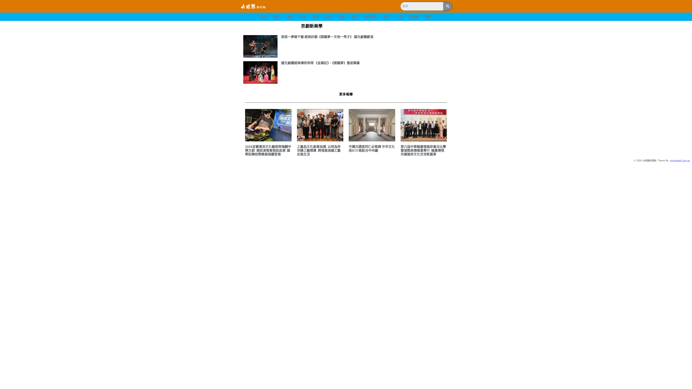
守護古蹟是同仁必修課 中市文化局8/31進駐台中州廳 (372, 148)
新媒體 (413, 16)
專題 (428, 16)
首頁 (264, 16)
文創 (342, 16)
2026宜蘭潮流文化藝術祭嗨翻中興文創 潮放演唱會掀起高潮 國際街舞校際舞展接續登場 (268, 150)
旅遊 (290, 16)
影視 (329, 16)
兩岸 (355, 16)
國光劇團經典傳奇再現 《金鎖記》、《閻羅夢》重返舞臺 (320, 63)
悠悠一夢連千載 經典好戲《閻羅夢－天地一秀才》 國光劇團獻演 (327, 37)
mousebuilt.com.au (680, 160)
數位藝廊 (370, 16)
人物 (399, 16)
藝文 (277, 16)
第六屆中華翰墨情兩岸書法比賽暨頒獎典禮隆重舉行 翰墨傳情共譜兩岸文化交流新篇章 (423, 150)
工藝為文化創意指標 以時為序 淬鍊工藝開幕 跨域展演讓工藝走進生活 (319, 150)
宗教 (386, 16)
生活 (303, 16)
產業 (316, 16)
